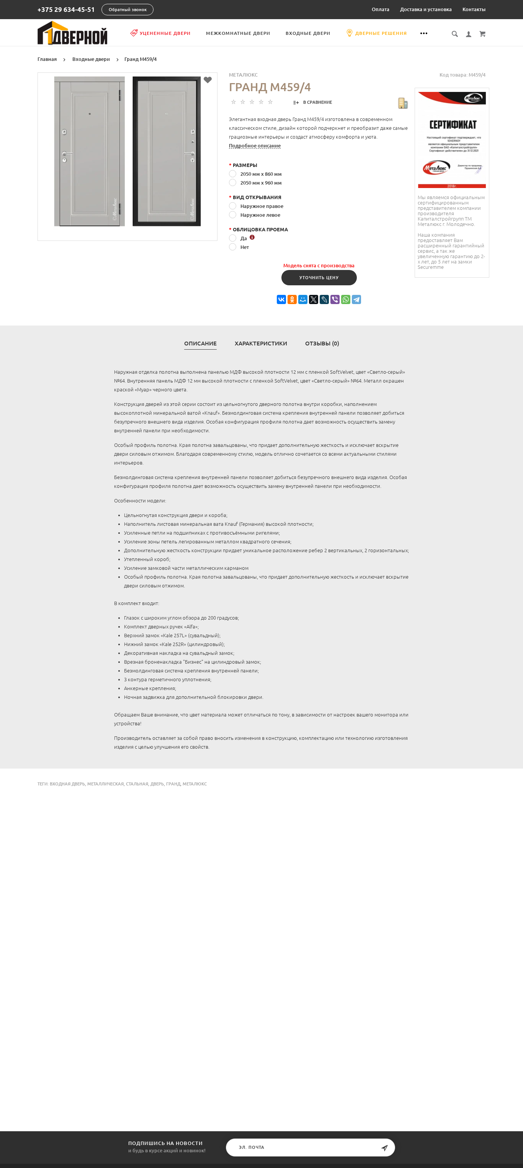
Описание (200, 343)
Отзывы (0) (322, 343)
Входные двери (308, 33)
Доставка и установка (426, 9)
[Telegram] (356, 299)
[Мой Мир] (302, 299)
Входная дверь (67, 784)
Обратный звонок (128, 9)
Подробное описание (255, 145)
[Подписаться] (384, 1148)
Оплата (380, 9)
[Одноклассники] (292, 299)
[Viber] (335, 299)
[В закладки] (208, 80)
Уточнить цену (319, 277)
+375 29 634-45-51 (66, 9)
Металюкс (243, 74)
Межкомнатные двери (238, 33)
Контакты (474, 9)
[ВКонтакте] (281, 299)
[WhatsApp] (345, 299)
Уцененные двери (165, 33)
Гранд (173, 784)
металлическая (105, 784)
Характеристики (261, 343)
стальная (137, 784)
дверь (157, 784)
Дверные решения (381, 33)
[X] (313, 299)
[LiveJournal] (324, 299)
